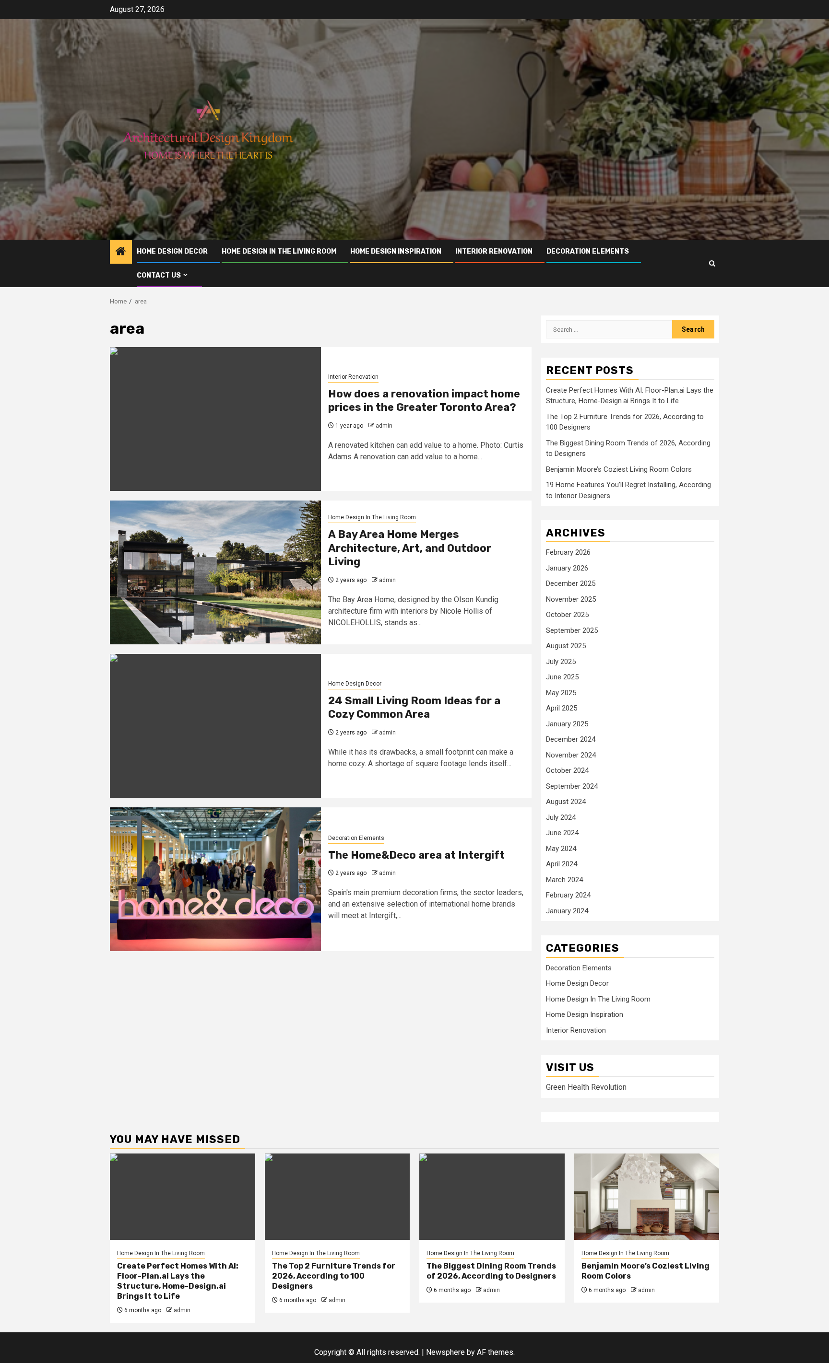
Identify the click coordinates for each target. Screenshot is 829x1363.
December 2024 (570, 739)
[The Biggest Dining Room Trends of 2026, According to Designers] (492, 1196)
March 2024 (564, 879)
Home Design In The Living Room (279, 251)
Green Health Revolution (586, 1087)
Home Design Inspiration (395, 251)
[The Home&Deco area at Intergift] (215, 879)
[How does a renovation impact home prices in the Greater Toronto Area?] (215, 419)
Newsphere (445, 1352)
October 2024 (567, 770)
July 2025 (561, 661)
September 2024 (572, 786)
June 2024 (562, 832)
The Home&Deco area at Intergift (416, 855)
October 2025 (567, 614)
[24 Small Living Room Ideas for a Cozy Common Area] (215, 726)
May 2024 (561, 848)
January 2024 (567, 911)
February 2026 (568, 552)
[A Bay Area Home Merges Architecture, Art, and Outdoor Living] (215, 572)
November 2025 (571, 599)
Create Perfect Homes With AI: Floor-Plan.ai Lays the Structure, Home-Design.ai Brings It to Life (177, 1280)
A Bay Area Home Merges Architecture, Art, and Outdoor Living (409, 548)
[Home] (121, 252)
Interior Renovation (494, 251)
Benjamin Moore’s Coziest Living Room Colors (619, 469)
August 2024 (566, 801)
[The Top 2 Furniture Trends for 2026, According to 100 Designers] (337, 1196)
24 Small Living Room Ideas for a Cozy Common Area (414, 707)
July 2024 (561, 817)
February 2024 (568, 895)
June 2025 (562, 677)
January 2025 (567, 724)
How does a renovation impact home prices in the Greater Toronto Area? (424, 400)
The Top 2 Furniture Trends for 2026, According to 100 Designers (333, 1276)
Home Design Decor (172, 251)
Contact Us (159, 275)
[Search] (712, 263)
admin (384, 425)
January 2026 (567, 568)
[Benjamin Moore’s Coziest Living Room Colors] (647, 1196)
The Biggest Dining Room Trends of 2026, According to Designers (491, 1271)
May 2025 (561, 692)
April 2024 (561, 864)
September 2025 (572, 630)
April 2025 (561, 708)
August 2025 (566, 645)
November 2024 (571, 755)
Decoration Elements (587, 251)
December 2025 (570, 583)
